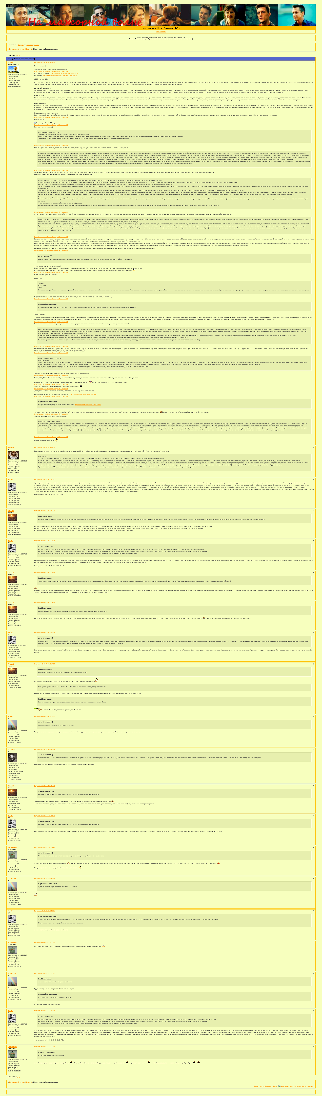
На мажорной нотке (16, 49)
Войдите (21, 45)
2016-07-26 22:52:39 (48, 749)
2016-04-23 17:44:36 (48, 447)
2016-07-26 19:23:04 (48, 540)
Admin (10, 62)
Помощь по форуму (271, 1086)
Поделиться (38, 62)
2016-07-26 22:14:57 (48, 716)
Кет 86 (10, 479)
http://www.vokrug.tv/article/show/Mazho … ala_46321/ (60, 75)
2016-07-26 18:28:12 (48, 479)
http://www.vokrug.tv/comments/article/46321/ (65, 73)
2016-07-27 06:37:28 (48, 878)
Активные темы (161, 31)
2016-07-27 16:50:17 (48, 973)
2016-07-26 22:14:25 (48, 664)
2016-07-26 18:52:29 (48, 510)
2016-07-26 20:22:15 (48, 602)
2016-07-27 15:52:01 (48, 911)
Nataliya (11, 447)
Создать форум (259, 1086)
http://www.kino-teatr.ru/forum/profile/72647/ (84, 394)
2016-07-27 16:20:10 (48, 942)
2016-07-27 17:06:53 (48, 1010)
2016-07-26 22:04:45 (48, 632)
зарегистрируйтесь (33, 45)
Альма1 (11, 511)
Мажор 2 (28, 49)
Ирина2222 (12, 716)
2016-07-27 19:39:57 (48, 1046)
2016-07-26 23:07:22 (48, 786)
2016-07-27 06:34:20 (48, 847)
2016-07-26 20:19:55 (48, 572)
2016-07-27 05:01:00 (48, 815)
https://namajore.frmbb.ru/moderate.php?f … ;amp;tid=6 (51, 71)
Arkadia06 (11, 749)
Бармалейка (12, 847)
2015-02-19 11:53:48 (48, 62)
